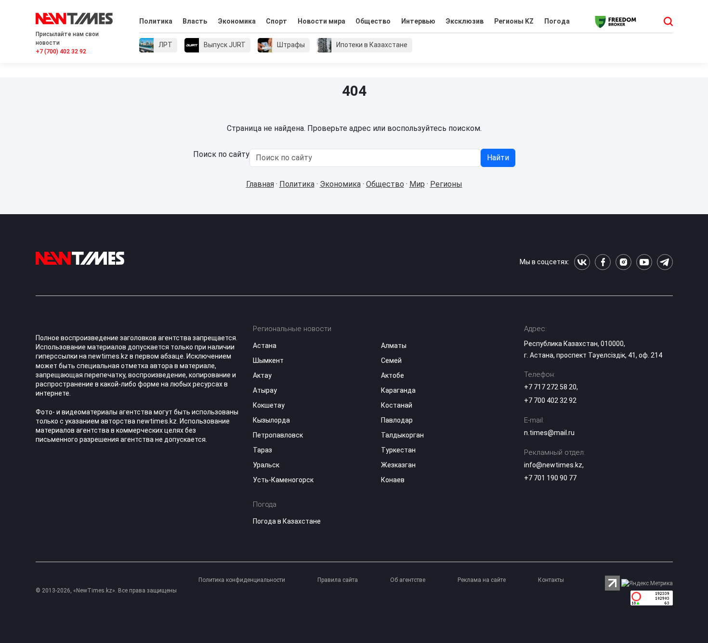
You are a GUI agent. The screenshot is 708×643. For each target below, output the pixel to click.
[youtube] (644, 262)
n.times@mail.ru (549, 433)
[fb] (603, 262)
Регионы (446, 184)
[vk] (582, 262)
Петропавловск (278, 435)
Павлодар (397, 420)
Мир (417, 184)
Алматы (393, 345)
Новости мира (321, 21)
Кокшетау (269, 405)
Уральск (266, 465)
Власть (195, 21)
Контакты (551, 580)
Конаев (393, 480)
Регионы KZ (514, 21)
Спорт (276, 21)
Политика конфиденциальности (241, 580)
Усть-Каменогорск (283, 480)
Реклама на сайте (482, 580)
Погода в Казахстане (287, 521)
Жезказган (398, 465)
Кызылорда (271, 420)
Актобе (392, 375)
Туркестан (398, 450)
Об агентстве (407, 580)
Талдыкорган (402, 435)
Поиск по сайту (221, 154)
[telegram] (665, 262)
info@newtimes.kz (553, 465)
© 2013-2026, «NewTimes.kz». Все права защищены (106, 590)
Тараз (262, 450)
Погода (557, 21)
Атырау (265, 390)
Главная (260, 184)
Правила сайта (337, 580)
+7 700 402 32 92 (550, 400)
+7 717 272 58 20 (550, 387)
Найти (498, 157)
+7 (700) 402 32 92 (61, 51)
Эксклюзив (465, 21)
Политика (155, 21)
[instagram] (623, 262)
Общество (373, 21)
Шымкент (268, 360)
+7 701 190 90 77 (550, 478)
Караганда (398, 390)
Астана (264, 345)
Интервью (418, 21)
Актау (262, 375)
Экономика (237, 21)
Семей (391, 360)
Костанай (396, 405)
